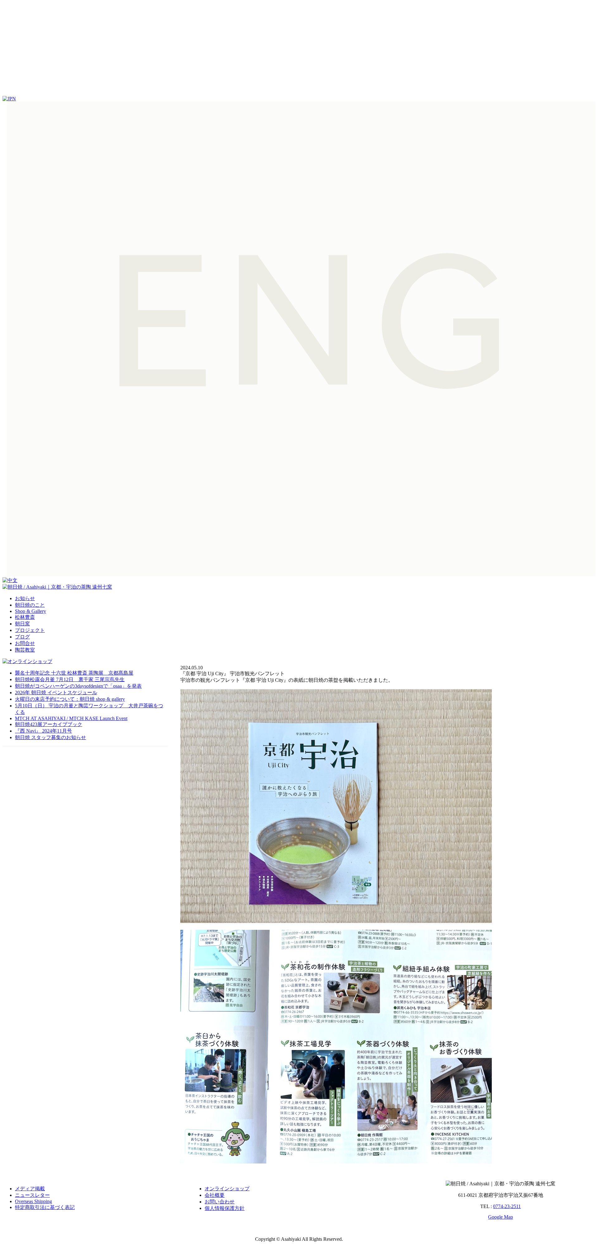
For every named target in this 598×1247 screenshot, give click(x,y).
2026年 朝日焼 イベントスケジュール (56, 692)
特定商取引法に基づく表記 (45, 1207)
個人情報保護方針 (224, 1208)
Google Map (500, 1217)
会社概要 (215, 1195)
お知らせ (25, 598)
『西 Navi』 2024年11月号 (43, 730)
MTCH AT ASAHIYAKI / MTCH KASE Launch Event (71, 718)
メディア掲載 (30, 1188)
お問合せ (25, 643)
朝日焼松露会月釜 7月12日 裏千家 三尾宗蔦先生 (70, 679)
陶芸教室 (25, 649)
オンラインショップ (227, 1188)
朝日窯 (22, 623)
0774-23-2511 (507, 1206)
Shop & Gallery (30, 611)
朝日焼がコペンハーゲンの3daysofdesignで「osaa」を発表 (78, 686)
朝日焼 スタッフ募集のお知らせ (50, 737)
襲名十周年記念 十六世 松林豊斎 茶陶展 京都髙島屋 (74, 673)
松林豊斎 (25, 617)
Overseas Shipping (33, 1201)
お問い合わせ (220, 1201)
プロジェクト (30, 630)
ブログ (22, 636)
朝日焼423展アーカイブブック (48, 724)
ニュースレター (32, 1195)
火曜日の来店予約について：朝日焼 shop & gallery (70, 699)
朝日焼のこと (30, 605)
